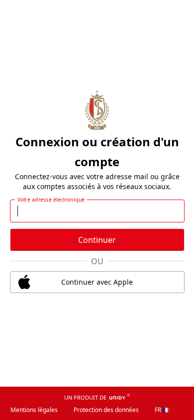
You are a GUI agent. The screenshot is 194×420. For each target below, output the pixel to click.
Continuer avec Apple (97, 282)
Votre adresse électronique (51, 199)
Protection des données (106, 410)
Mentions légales (34, 410)
